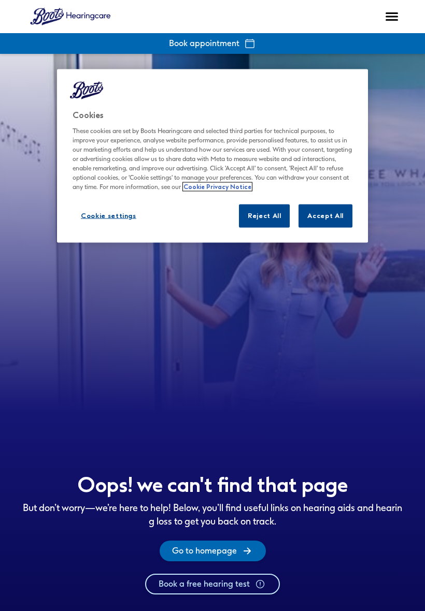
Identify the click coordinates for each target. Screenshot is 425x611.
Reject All (264, 216)
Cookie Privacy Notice (217, 187)
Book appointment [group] (204, 43)
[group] (213, 551)
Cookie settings (108, 216)
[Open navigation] (391, 16)
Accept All (325, 216)
